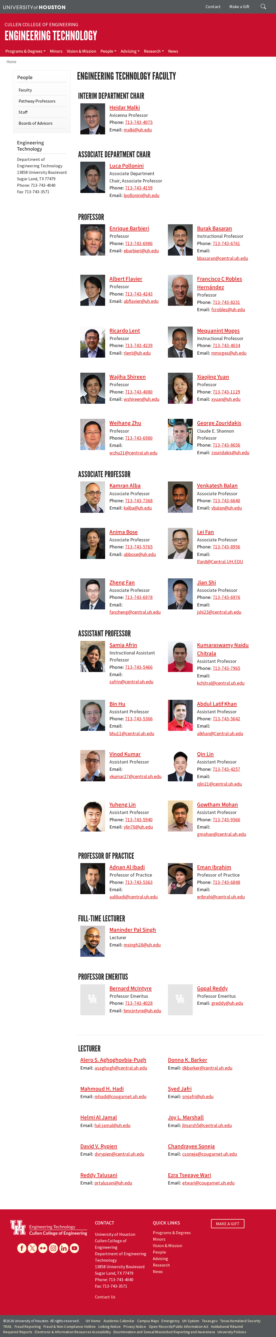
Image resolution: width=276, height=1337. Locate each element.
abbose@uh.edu (140, 554)
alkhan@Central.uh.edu (220, 734)
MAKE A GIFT (228, 1223)
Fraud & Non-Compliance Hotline (69, 1326)
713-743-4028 (139, 1003)
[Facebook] (21, 1248)
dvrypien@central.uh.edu (119, 1154)
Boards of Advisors (36, 123)
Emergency (170, 1321)
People (107, 51)
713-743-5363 (139, 882)
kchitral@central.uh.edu (220, 683)
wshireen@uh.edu (141, 399)
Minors (56, 51)
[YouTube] (74, 1248)
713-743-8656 (226, 445)
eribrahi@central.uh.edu (221, 897)
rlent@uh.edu (137, 353)
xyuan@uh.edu (225, 399)
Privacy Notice (134, 1326)
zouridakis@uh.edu (230, 453)
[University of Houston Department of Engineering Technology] (48, 1227)
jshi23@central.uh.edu (219, 612)
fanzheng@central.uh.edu (135, 612)
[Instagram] (53, 1248)
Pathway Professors (37, 101)
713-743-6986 (139, 243)
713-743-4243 (139, 294)
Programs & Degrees (23, 51)
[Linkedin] (63, 1248)
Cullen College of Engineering (41, 25)
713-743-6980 (139, 438)
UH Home (93, 1321)
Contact (213, 6)
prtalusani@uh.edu (113, 1183)
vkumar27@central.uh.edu (135, 776)
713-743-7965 (226, 668)
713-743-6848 (226, 882)
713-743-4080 (139, 392)
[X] (32, 1248)
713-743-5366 (139, 719)
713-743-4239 (139, 345)
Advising (128, 51)
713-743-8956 (226, 547)
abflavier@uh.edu (141, 301)
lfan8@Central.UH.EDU (220, 562)
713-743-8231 (226, 302)
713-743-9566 (226, 820)
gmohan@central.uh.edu (221, 834)
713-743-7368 (139, 501)
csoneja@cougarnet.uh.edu (209, 1154)
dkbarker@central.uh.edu (207, 1068)
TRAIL (7, 1326)
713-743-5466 (139, 667)
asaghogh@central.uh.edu (121, 1068)
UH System (190, 1321)
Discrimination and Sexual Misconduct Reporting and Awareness (164, 1332)
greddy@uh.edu (227, 1003)
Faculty (25, 90)
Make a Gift (239, 6)
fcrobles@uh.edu (228, 310)
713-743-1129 (226, 392)
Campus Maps (148, 1321)
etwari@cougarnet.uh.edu (208, 1183)
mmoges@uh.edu (228, 353)
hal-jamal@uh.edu (112, 1125)
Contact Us (105, 1296)
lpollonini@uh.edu (141, 195)
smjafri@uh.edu (197, 1097)
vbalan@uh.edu (226, 508)
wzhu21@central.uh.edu (133, 453)
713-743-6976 (226, 597)
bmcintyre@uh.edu (142, 1011)
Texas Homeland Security (240, 1321)
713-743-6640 (226, 501)
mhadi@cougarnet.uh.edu (120, 1097)
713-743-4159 (139, 188)
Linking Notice (109, 1326)
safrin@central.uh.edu (131, 682)
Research (152, 51)
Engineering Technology (51, 36)
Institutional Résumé (227, 1326)
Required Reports (17, 1332)
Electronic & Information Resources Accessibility (73, 1332)
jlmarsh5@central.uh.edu (207, 1125)
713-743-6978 (139, 597)
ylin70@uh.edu (138, 827)
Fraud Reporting (28, 1326)
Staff (23, 112)
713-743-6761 (226, 243)
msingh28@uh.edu (142, 945)
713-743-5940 (139, 820)
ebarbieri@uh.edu (141, 251)
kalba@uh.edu (138, 508)
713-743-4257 (226, 769)
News (173, 51)
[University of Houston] (34, 6)
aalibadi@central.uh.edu (133, 897)
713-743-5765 (139, 547)
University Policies (232, 1332)
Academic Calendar (119, 1321)
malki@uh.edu (138, 130)
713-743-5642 (226, 719)
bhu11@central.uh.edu (131, 734)
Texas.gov (210, 1321)
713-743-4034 (226, 345)
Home (11, 61)
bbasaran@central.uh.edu (222, 258)
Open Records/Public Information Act (178, 1326)
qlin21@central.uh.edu (219, 784)
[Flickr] (42, 1248)
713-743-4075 (139, 122)
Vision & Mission (81, 51)
